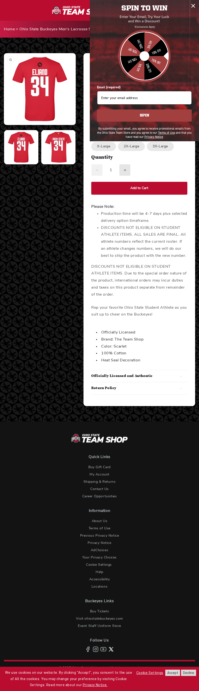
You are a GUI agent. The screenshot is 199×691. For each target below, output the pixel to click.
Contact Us (99, 489)
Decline (188, 673)
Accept (172, 673)
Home (9, 29)
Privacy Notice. (95, 685)
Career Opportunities (99, 496)
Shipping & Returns (99, 481)
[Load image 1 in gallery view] (21, 147)
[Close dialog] (193, 6)
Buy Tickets (99, 611)
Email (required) (108, 87)
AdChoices (99, 550)
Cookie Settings (99, 564)
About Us (100, 521)
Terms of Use (99, 528)
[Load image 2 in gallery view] (58, 147)
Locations (99, 586)
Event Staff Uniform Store (99, 626)
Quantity (102, 157)
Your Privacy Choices (99, 557)
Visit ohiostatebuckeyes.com (99, 618)
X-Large (103, 146)
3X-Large (160, 146)
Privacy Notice (99, 543)
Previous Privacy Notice (99, 535)
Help (99, 572)
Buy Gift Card (99, 467)
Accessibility (99, 579)
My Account (99, 474)
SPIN (144, 115)
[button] (139, 376)
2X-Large (131, 146)
